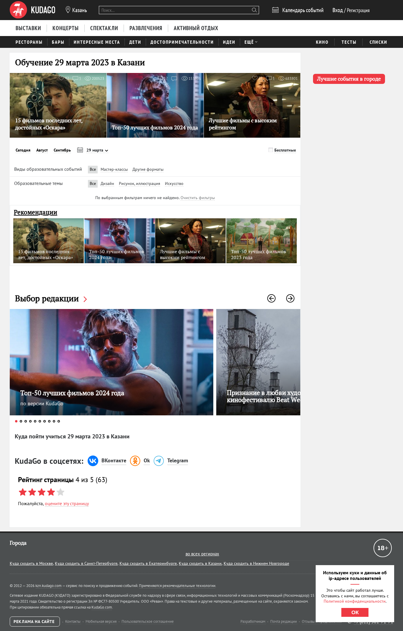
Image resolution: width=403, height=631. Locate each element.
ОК (355, 612)
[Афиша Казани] (32, 10)
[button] (271, 298)
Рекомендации (35, 212)
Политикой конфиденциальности (355, 601)
